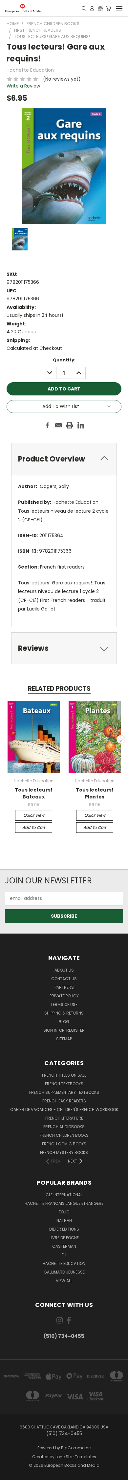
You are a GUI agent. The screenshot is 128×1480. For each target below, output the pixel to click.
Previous (7, 739)
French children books (64, 1135)
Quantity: (64, 360)
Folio (64, 1212)
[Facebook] (47, 425)
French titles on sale (64, 1075)
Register (75, 1030)
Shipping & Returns (64, 1013)
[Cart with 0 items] (108, 8)
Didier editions (64, 1229)
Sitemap (64, 1039)
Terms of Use (64, 1004)
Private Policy (64, 996)
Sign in (50, 1030)
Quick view (33, 815)
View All (64, 1280)
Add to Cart (33, 827)
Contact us (64, 978)
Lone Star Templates (75, 1457)
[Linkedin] (80, 425)
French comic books (64, 1144)
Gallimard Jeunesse (64, 1272)
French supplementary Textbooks (64, 1092)
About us (64, 970)
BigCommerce (76, 1448)
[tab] (64, 459)
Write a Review (23, 86)
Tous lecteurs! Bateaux (34, 793)
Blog (64, 1021)
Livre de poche (64, 1237)
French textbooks (64, 1084)
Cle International (64, 1195)
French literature (64, 1118)
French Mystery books (64, 1152)
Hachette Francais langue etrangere (64, 1203)
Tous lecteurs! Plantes (95, 793)
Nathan (64, 1220)
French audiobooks (64, 1126)
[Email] (58, 425)
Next (121, 739)
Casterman (64, 1246)
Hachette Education (64, 1263)
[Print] (69, 425)
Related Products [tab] (59, 688)
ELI (64, 1255)
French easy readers (64, 1101)
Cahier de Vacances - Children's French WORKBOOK (64, 1109)
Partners (64, 987)
